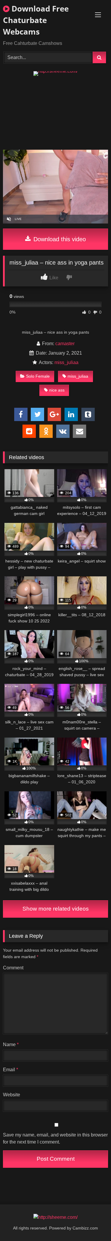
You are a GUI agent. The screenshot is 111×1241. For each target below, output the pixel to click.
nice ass (57, 390)
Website (11, 1094)
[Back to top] (92, 1223)
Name (11, 1044)
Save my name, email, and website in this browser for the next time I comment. (55, 1138)
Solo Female (38, 376)
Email (10, 1069)
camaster (65, 343)
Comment (13, 967)
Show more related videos (55, 909)
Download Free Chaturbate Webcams (36, 20)
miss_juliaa (66, 362)
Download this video (59, 239)
